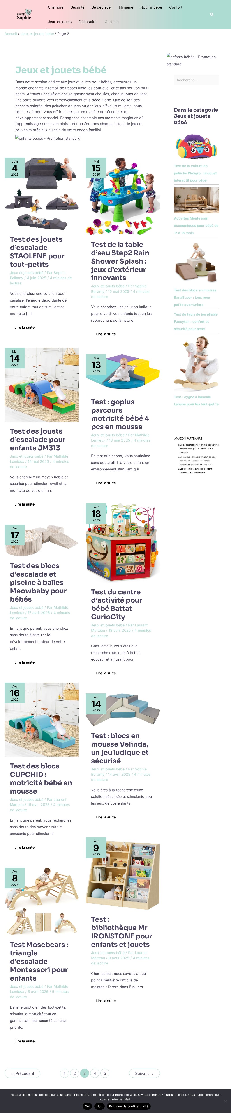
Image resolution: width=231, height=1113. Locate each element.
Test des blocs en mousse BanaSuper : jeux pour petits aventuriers (195, 297)
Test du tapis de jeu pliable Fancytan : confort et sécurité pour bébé (196, 321)
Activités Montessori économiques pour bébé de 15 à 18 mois (196, 225)
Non (100, 1106)
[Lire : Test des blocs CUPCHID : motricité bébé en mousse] (42, 719)
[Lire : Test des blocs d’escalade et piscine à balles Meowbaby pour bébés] (42, 540)
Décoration (88, 21)
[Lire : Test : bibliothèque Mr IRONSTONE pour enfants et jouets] (123, 873)
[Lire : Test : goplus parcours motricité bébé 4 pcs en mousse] (123, 373)
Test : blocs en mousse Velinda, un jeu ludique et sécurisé (120, 748)
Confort (175, 7)
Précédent (22, 1073)
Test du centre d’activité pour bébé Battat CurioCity (116, 604)
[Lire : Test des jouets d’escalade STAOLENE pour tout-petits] (42, 193)
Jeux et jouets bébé (26, 272)
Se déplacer (102, 7)
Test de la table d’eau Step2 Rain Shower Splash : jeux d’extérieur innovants (120, 261)
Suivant (144, 1073)
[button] (212, 14)
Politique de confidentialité (128, 1106)
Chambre (55, 7)
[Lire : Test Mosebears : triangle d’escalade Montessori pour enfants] (42, 901)
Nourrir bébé (151, 7)
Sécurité (77, 7)
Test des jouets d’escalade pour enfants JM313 (37, 439)
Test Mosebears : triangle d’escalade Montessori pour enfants (39, 961)
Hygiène (126, 7)
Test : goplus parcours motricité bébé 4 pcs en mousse (120, 414)
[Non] (225, 1101)
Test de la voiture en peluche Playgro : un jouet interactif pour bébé (195, 173)
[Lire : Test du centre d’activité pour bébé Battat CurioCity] (123, 542)
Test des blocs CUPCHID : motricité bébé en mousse (41, 779)
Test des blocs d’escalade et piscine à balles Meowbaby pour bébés (38, 583)
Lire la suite (24, 326)
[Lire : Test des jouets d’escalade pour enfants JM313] (42, 384)
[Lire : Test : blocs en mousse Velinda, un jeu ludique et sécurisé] (123, 709)
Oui (87, 1106)
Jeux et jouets (60, 21)
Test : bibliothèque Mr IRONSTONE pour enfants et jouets (121, 932)
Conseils (112, 21)
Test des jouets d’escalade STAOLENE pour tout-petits (37, 252)
